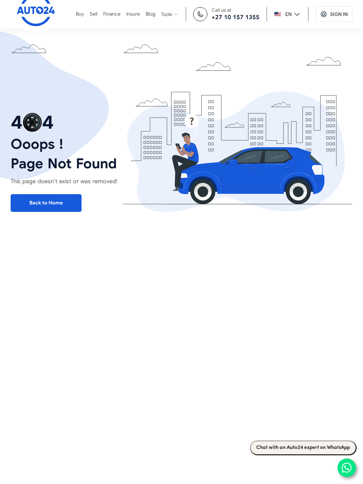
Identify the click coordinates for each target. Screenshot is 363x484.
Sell (93, 14)
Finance (112, 14)
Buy (80, 14)
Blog (150, 14)
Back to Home (46, 202)
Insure (133, 14)
